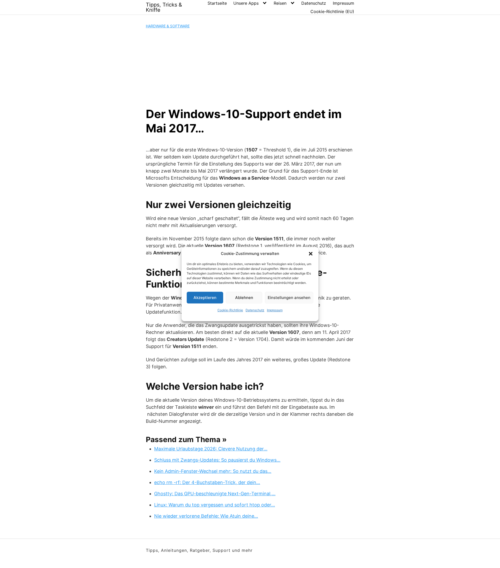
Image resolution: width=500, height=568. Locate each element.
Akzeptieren (204, 297)
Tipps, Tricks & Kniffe (164, 7)
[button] (310, 253)
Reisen (280, 3)
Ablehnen (244, 297)
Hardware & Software (168, 26)
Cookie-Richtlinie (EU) (332, 11)
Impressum (275, 310)
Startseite (217, 3)
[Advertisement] (250, 67)
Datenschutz (255, 310)
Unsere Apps (246, 3)
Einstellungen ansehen (289, 297)
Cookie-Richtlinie (230, 310)
